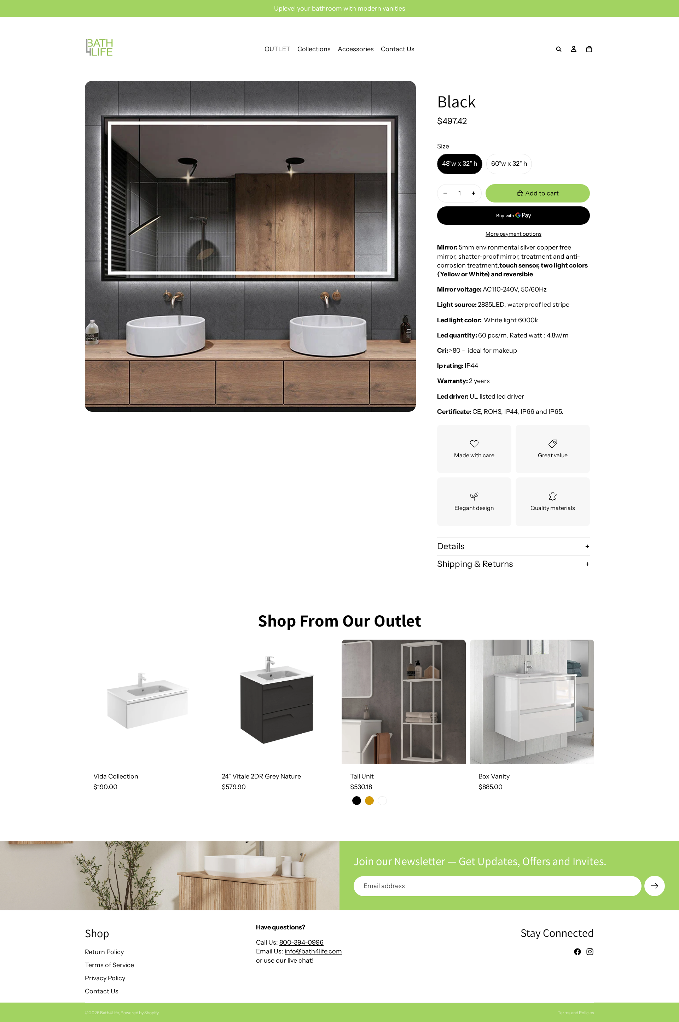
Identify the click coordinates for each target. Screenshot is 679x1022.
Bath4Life (109, 1012)
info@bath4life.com (313, 952)
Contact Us (101, 991)
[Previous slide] (95, 702)
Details (450, 546)
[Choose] (198, 753)
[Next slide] (198, 702)
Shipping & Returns (475, 564)
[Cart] (589, 49)
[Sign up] (654, 886)
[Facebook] (577, 951)
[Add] (326, 753)
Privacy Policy (105, 978)
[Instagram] (590, 951)
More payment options (513, 233)
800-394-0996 (301, 942)
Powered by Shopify (140, 1012)
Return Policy (104, 952)
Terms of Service (109, 965)
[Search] (559, 49)
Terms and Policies (576, 1012)
